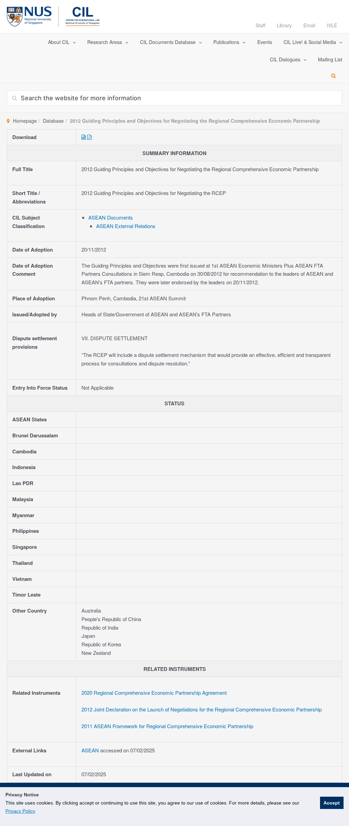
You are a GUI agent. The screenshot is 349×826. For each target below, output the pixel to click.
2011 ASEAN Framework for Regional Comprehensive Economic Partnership (167, 726)
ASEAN (90, 750)
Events (264, 42)
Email (309, 25)
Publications (226, 42)
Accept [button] (331, 803)
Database (53, 120)
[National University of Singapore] (29, 15)
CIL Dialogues (285, 59)
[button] (73, 42)
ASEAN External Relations (125, 225)
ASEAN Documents (110, 217)
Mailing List (330, 59)
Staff (260, 25)
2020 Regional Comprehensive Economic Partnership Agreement (154, 692)
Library (284, 25)
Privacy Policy (20, 811)
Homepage (25, 120)
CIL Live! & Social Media (310, 42)
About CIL (59, 42)
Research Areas (104, 42)
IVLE (332, 25)
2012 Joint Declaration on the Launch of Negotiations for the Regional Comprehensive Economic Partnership (201, 709)
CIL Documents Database (168, 42)
